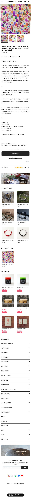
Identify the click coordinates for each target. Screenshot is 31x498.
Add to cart (15, 153)
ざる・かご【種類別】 (5, 393)
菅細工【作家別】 (5, 371)
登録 (25, 468)
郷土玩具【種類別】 (5, 412)
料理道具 (3, 416)
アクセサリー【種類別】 (6, 407)
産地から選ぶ (4, 439)
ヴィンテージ (4, 421)
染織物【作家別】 (5, 361)
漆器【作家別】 (4, 352)
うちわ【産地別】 (5, 384)
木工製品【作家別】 (5, 357)
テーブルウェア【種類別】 (7, 343)
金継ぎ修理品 (4, 425)
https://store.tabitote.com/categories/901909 (14, 145)
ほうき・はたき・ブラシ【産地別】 (8, 389)
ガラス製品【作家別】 (6, 403)
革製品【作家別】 (5, 398)
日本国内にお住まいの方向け (15, 158)
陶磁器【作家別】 (5, 348)
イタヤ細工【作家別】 (6, 375)
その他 (2, 434)
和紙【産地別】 (4, 380)
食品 (2, 430)
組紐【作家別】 (4, 366)
